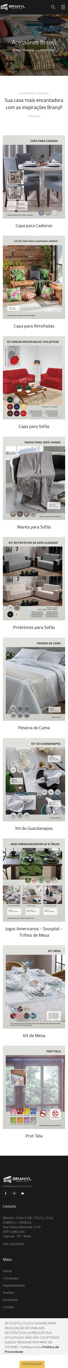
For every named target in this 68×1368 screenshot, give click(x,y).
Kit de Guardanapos (34, 828)
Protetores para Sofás (34, 627)
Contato (8, 1307)
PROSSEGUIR (32, 1364)
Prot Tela (34, 1135)
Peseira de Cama (34, 727)
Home (7, 1271)
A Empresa (10, 1278)
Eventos (8, 1293)
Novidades (10, 1300)
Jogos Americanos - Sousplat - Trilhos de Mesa (34, 931)
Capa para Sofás (34, 426)
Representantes (14, 1285)
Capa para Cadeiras (34, 225)
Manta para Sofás (34, 526)
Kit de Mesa (34, 1035)
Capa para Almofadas (34, 325)
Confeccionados (23, 50)
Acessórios (47, 50)
